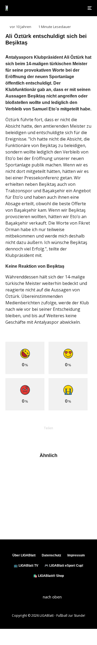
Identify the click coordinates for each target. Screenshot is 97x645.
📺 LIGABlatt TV (26, 565)
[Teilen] (20, 437)
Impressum (76, 555)
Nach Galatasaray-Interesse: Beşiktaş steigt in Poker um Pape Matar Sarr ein (59, 520)
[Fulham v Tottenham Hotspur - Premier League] (14, 518)
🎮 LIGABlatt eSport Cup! (63, 565)
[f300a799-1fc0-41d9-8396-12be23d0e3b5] (14, 495)
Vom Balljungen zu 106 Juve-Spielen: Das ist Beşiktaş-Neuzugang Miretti (55, 497)
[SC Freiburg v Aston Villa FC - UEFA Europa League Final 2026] (14, 472)
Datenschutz (51, 555)
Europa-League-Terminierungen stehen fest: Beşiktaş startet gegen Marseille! (58, 475)
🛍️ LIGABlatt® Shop (48, 576)
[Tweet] (34, 437)
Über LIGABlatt (24, 555)
